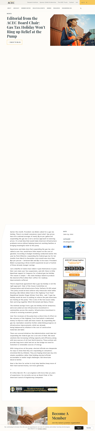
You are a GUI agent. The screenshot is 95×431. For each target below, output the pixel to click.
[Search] (80, 8)
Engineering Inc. (67, 8)
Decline (89, 428)
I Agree (79, 428)
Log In (83, 2)
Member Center (26, 8)
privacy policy (42, 428)
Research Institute (32, 2)
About (9, 8)
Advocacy (16, 8)
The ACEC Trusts (63, 2)
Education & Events (39, 8)
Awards (49, 8)
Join (77, 2)
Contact (71, 2)
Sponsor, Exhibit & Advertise (48, 2)
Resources (56, 8)
